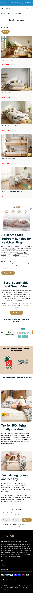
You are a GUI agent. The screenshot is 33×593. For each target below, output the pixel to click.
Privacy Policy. (16, 526)
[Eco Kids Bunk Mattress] (16, 145)
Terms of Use (25, 524)
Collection (10, 13)
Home (3, 13)
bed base (16, 255)
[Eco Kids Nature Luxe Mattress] (16, 112)
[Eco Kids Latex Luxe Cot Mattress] (16, 178)
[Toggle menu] (2, 8)
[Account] (27, 8)
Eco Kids (8, 586)
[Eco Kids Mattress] (16, 47)
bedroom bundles (11, 248)
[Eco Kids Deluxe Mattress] (16, 79)
